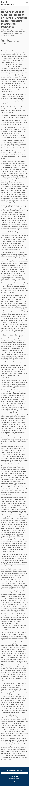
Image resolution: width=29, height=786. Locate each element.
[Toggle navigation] (26, 3)
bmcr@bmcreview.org (14, 778)
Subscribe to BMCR (14, 773)
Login (14, 781)
